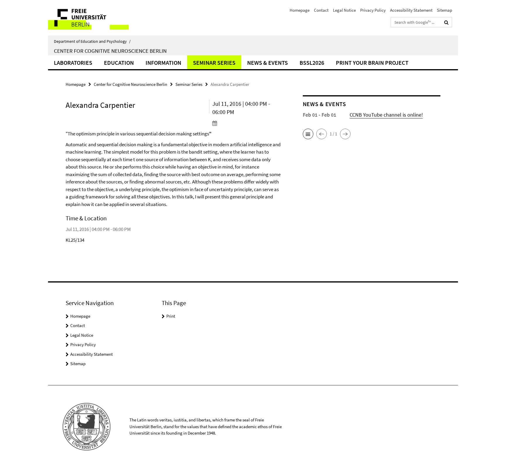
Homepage (300, 10)
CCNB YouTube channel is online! (386, 114)
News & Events (267, 62)
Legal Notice (344, 10)
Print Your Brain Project (372, 62)
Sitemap (444, 10)
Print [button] (170, 316)
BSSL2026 (312, 62)
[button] (308, 134)
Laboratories (73, 62)
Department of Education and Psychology (92, 41)
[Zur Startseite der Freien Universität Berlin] (97, 18)
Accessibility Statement (411, 10)
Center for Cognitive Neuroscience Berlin (110, 50)
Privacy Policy (373, 10)
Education (119, 62)
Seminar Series (214, 62)
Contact (321, 10)
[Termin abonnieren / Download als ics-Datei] (246, 123)
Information (163, 62)
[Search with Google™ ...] (446, 22)
